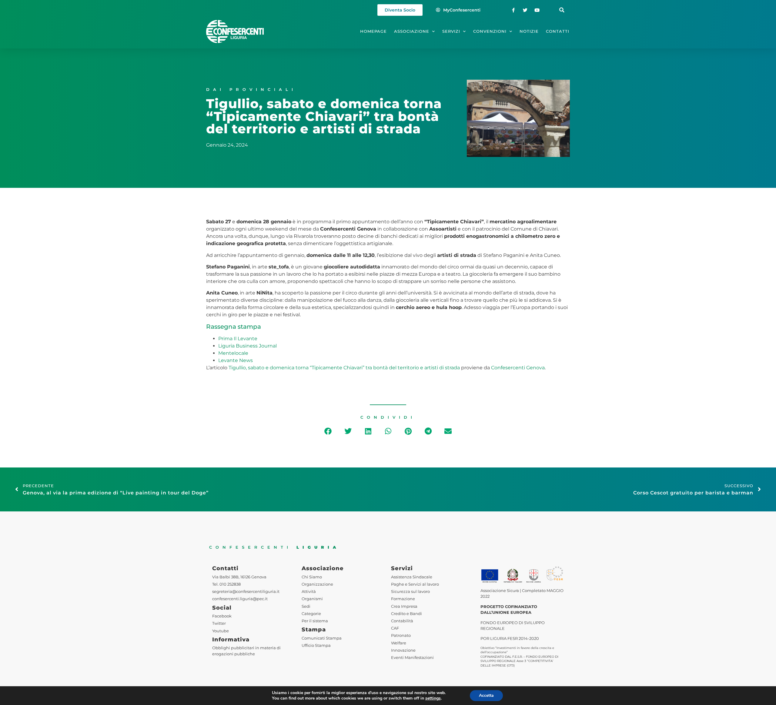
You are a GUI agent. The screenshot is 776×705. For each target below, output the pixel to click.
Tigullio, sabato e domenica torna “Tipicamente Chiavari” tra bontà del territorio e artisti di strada (344, 368)
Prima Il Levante (237, 338)
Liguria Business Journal (247, 346)
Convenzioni (490, 31)
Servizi (451, 31)
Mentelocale (233, 353)
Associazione (411, 31)
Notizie (529, 31)
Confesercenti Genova (518, 368)
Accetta (486, 695)
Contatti (557, 31)
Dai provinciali (251, 89)
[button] (562, 10)
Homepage (373, 31)
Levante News (235, 360)
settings (433, 698)
